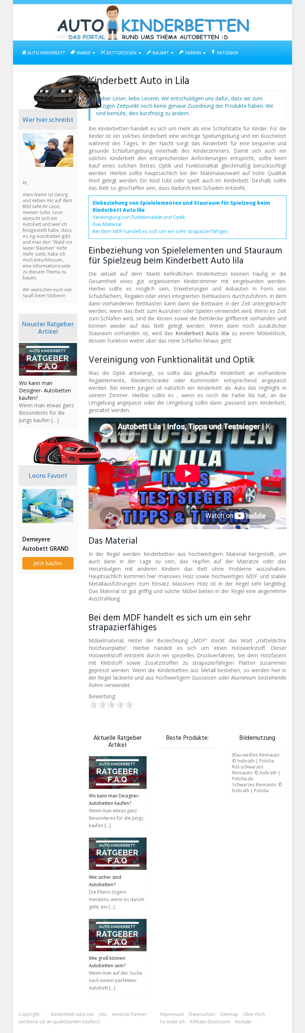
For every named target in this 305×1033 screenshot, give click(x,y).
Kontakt (243, 1022)
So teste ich (172, 1022)
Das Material (107, 224)
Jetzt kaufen (47, 563)
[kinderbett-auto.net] (152, 22)
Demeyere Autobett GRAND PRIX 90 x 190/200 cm (46, 544)
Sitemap (229, 1014)
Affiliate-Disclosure (210, 1022)
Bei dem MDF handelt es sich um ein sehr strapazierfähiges (160, 231)
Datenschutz (202, 1014)
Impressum (172, 1014)
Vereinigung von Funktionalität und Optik (139, 217)
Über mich (254, 1014)
